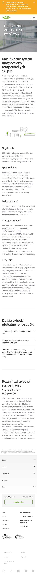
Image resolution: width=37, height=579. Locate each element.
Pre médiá (5, 520)
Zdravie (4, 460)
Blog (3, 512)
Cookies (23, 552)
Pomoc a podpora (25, 512)
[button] (18, 332)
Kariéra (4, 524)
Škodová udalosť (28, 497)
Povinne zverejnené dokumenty (26, 521)
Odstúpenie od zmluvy (26, 516)
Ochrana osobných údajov (9, 562)
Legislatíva (24, 557)
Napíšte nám (18, 502)
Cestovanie (6, 473)
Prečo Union (6, 528)
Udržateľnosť (24, 526)
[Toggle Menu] (34, 17)
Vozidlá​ (4, 467)
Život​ (3, 487)
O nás (4, 516)
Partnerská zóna (8, 552)
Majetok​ (4, 480)
